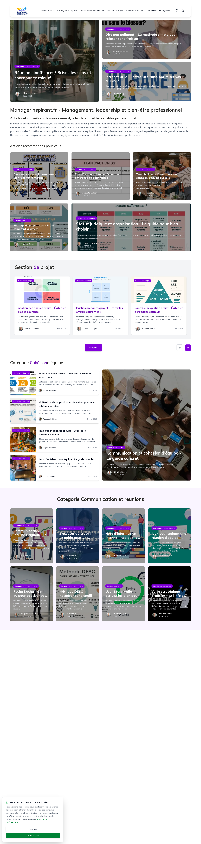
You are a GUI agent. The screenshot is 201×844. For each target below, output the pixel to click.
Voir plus (93, 347)
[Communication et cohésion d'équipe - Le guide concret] (146, 425)
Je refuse (33, 829)
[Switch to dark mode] (183, 10)
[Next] (188, 347)
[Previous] (180, 347)
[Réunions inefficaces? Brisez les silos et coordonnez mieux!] (54, 61)
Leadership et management (158, 10)
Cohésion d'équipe (134, 10)
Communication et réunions (92, 10)
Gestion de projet (115, 10)
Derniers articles (47, 10)
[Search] (176, 10)
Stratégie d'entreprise (67, 10)
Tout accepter (33, 835)
